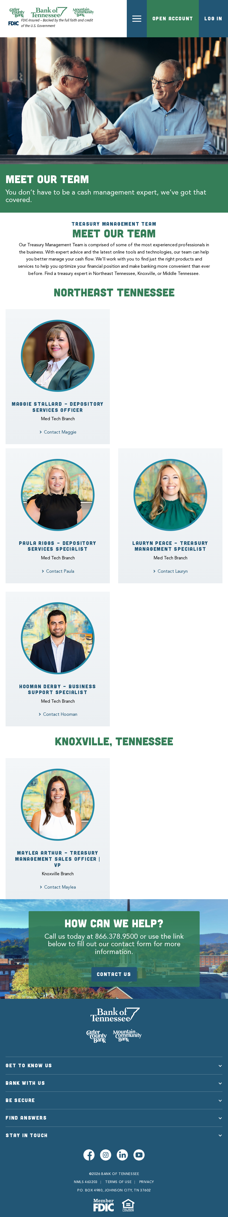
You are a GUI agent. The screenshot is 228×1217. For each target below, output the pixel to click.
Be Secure (20, 1100)
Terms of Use (118, 1182)
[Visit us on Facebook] (89, 1155)
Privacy (146, 1182)
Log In (213, 18)
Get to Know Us (29, 1065)
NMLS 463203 (86, 1182)
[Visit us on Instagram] (105, 1155)
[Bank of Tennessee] (114, 1025)
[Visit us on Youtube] (139, 1155)
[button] (137, 18)
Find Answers (26, 1118)
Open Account (173, 18)
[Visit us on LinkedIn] (122, 1155)
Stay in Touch (27, 1135)
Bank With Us (25, 1083)
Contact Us (114, 974)
